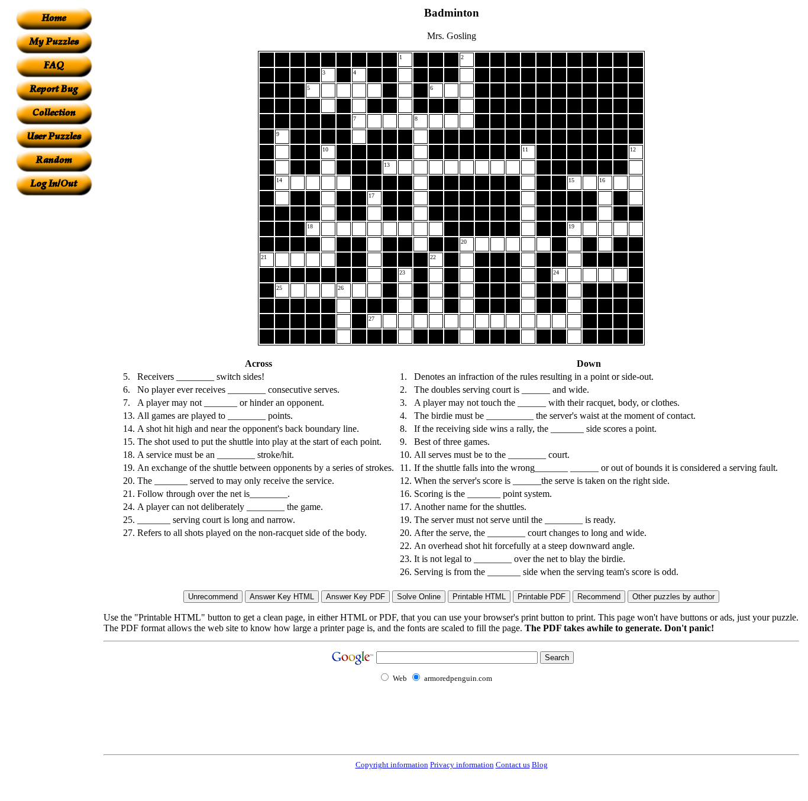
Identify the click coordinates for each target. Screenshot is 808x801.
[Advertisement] (54, 373)
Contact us (513, 764)
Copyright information (391, 764)
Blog (540, 764)
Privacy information (462, 764)
